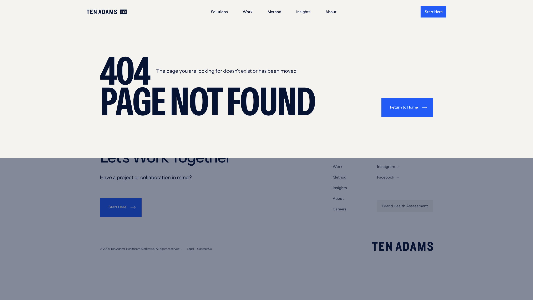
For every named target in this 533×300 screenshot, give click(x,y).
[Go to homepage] (107, 12)
